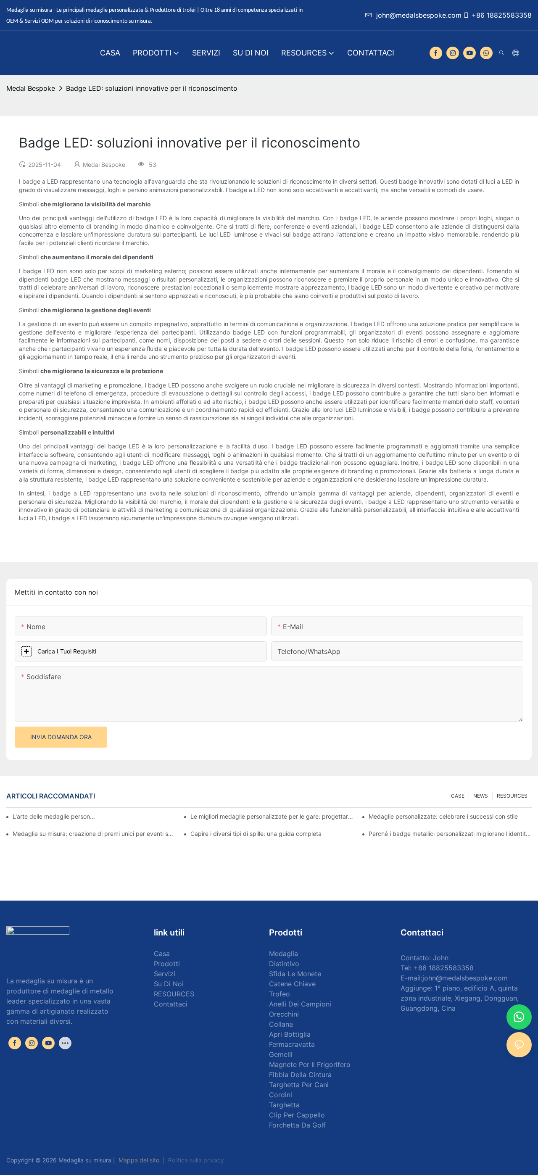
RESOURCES (512, 796)
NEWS (480, 796)
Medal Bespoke (30, 88)
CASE (457, 796)
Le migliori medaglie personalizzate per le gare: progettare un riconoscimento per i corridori (271, 816)
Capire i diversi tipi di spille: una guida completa (256, 833)
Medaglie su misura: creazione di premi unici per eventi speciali (94, 833)
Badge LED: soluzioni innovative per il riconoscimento (151, 88)
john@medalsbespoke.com (419, 15)
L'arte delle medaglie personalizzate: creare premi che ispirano (54, 816)
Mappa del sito (139, 1160)
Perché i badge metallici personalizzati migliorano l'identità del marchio (450, 833)
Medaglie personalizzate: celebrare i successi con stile (443, 816)
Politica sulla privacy (196, 1160)
